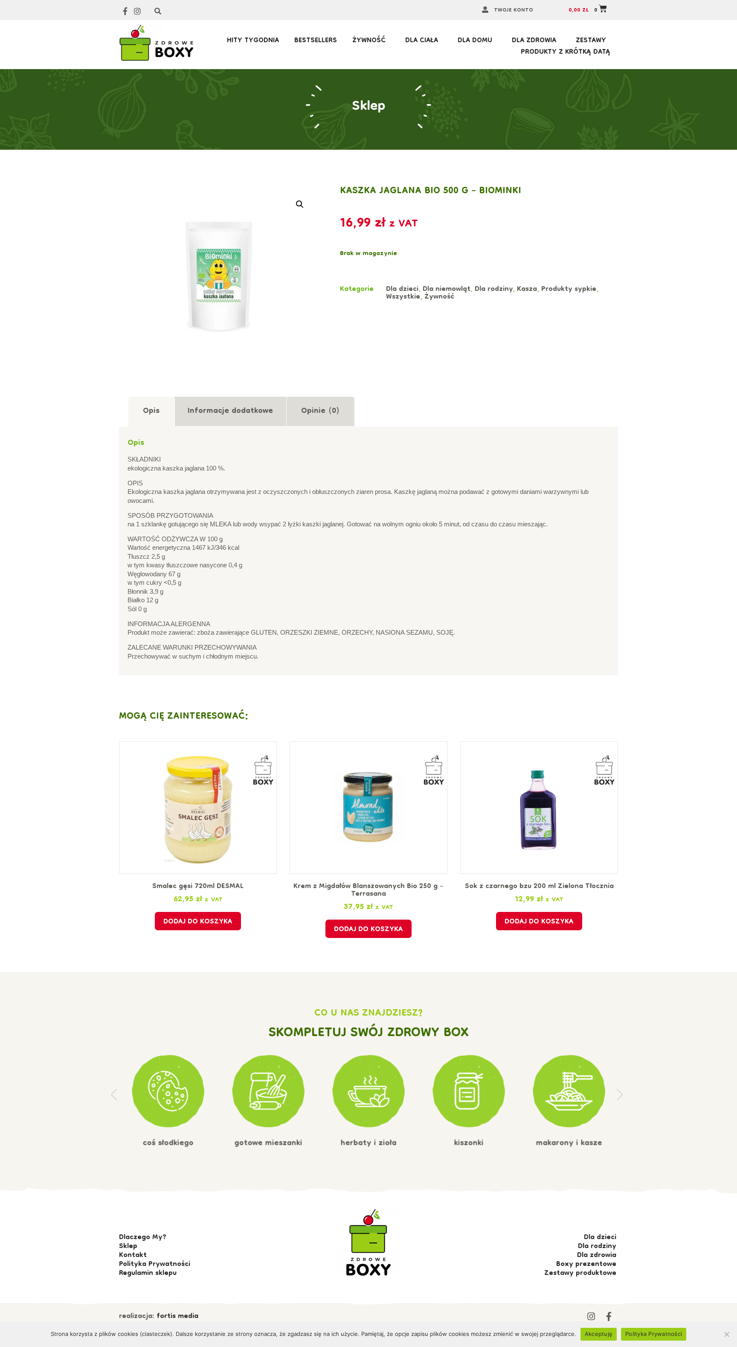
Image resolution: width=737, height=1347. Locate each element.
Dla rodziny (494, 290)
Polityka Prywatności (653, 1333)
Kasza (527, 290)
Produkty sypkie (568, 290)
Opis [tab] (151, 411)
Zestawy (591, 41)
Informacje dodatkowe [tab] (230, 411)
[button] (300, 204)
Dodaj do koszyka (197, 922)
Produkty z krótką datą (565, 52)
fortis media (177, 1317)
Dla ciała (421, 41)
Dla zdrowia (534, 41)
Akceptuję (598, 1333)
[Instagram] (137, 11)
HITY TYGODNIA (253, 41)
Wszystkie (403, 297)
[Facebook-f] (125, 11)
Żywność (369, 41)
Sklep (368, 106)
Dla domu (475, 41)
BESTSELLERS (315, 41)
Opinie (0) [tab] (320, 411)
